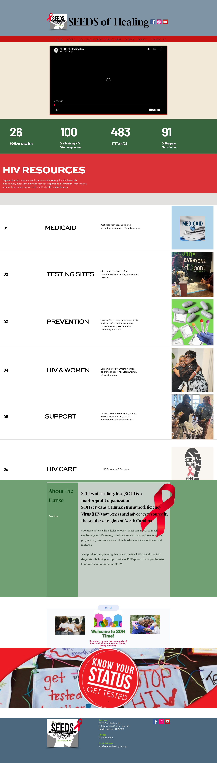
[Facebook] (152, 21)
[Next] (202, 678)
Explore (105, 369)
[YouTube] (165, 21)
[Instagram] (159, 21)
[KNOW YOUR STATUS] (108, 701)
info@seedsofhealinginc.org (113, 746)
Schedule (106, 326)
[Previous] (14, 678)
